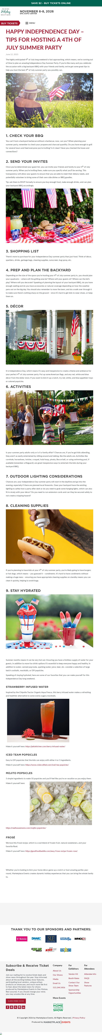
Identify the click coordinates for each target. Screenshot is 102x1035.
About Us (57, 971)
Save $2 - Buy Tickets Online (51, 3)
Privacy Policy (79, 1018)
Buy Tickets (9, 23)
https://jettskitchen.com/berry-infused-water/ (45, 747)
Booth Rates (74, 978)
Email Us (56, 983)
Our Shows (58, 975)
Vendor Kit (73, 974)
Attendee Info (90, 974)
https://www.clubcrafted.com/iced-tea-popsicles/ (47, 765)
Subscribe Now (16, 1001)
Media (55, 979)
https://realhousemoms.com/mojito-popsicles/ (26, 828)
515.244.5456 (59, 988)
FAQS (86, 978)
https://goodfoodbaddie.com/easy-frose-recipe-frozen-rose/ (51, 851)
